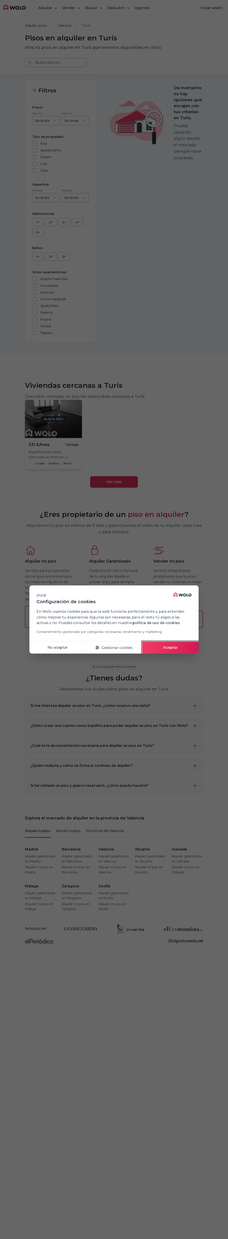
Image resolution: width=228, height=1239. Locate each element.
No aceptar (57, 647)
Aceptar (170, 647)
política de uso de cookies (156, 623)
